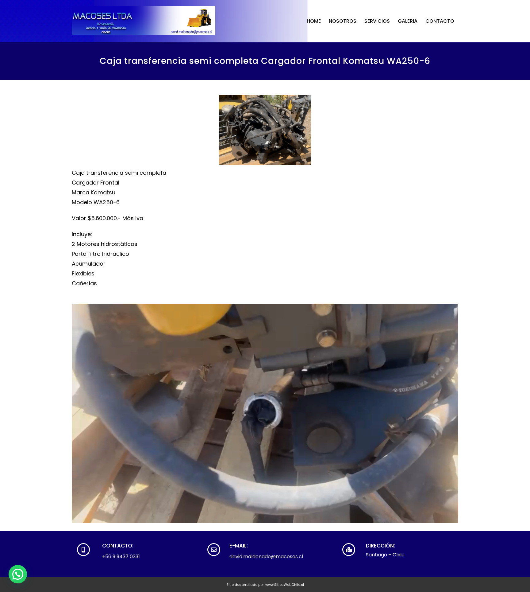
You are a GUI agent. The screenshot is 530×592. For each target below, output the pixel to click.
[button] (18, 574)
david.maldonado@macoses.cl (266, 556)
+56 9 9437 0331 (121, 556)
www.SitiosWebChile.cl (284, 584)
